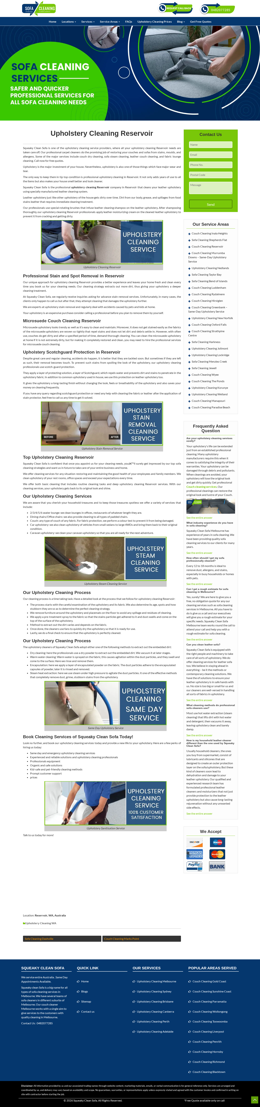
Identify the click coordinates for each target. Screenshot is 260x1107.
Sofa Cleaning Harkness (206, 341)
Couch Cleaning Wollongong (210, 1011)
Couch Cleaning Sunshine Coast (212, 991)
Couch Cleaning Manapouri (208, 400)
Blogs (84, 991)
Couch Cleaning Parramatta (209, 1001)
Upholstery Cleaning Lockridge (210, 355)
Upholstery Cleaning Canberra (155, 1011)
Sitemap (86, 1001)
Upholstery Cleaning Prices (154, 21)
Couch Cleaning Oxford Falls (209, 324)
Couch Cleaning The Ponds (208, 381)
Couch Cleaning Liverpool (208, 1031)
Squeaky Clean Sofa (85, 1100)
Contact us (87, 1011)
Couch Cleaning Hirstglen (207, 300)
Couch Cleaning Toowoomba (210, 1021)
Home (52, 21)
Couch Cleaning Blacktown (209, 1071)
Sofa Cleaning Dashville (39, 938)
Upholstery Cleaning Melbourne (156, 981)
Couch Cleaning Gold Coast (209, 981)
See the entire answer (199, 517)
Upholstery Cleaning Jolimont (210, 348)
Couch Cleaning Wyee (205, 374)
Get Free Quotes (200, 21)
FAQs (128, 21)
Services (87, 21)
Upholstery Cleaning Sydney (154, 991)
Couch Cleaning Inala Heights (210, 233)
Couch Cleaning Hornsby (208, 1051)
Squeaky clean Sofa (32, 987)
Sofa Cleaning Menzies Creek (209, 361)
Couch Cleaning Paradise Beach (211, 407)
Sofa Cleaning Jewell (204, 368)
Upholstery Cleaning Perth (153, 1021)
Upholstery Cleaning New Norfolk (212, 318)
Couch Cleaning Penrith (207, 1041)
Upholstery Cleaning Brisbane (155, 1001)
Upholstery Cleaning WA (40, 923)
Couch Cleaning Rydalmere (208, 294)
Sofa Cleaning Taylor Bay (206, 274)
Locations (68, 21)
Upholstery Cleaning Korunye (210, 387)
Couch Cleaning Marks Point (121, 938)
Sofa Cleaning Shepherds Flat (209, 239)
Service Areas (109, 21)
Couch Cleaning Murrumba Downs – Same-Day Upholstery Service (207, 257)
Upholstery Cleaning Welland (210, 394)
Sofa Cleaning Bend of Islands (209, 281)
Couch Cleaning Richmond (209, 1061)
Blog (180, 21)
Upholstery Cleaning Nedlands (210, 268)
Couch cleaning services (201, 486)
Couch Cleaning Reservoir (207, 246)
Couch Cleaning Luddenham (209, 287)
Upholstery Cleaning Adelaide (155, 1031)
